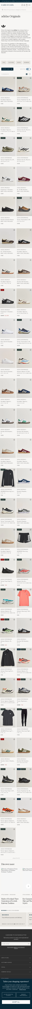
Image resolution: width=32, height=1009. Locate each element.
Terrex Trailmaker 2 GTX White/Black (8, 521)
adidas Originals (5, 97)
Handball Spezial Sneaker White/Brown (23, 312)
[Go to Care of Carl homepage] (7, 5)
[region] (16, 919)
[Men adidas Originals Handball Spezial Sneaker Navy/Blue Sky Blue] (8, 86)
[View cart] (27, 5)
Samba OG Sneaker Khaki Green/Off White (23, 761)
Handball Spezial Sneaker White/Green (7, 130)
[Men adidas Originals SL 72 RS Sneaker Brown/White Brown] (8, 238)
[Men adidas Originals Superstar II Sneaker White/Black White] (8, 176)
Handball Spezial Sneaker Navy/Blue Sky (7, 100)
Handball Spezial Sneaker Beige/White (7, 551)
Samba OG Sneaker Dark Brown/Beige (22, 282)
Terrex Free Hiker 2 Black (6, 581)
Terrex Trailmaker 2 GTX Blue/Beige (24, 342)
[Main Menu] (29, 5)
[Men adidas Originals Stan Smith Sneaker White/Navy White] (8, 328)
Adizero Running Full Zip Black (7, 671)
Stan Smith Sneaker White (6, 371)
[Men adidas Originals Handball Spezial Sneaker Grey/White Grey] (8, 448)
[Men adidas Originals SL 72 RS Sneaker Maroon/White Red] (24, 176)
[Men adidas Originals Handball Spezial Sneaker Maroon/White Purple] (24, 448)
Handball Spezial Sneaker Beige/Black (7, 282)
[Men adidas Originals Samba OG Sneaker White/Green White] (24, 418)
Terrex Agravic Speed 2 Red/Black (7, 821)
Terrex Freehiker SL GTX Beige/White (24, 100)
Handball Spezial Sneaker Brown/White (7, 401)
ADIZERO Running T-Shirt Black (7, 731)
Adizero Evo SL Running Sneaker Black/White (24, 130)
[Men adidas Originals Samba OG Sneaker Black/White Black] (24, 628)
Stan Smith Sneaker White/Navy (6, 342)
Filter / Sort (6, 69)
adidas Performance (22, 97)
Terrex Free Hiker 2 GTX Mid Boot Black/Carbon (7, 791)
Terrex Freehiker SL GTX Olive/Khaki (8, 160)
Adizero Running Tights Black (23, 731)
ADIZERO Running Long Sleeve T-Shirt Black (7, 491)
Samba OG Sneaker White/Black (6, 431)
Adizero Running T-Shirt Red (24, 611)
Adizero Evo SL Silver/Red (21, 581)
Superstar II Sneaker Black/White (7, 312)
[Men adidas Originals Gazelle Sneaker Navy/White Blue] (24, 478)
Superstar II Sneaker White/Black (7, 190)
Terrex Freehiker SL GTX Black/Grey (24, 791)
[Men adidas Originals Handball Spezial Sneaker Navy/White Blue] (24, 388)
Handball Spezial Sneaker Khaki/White (23, 821)
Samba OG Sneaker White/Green (22, 431)
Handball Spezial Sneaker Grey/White (6, 461)
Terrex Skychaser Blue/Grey (22, 701)
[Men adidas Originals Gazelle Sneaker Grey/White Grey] (24, 508)
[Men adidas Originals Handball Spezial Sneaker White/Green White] (8, 116)
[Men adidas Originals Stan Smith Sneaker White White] (8, 358)
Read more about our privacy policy (16, 948)
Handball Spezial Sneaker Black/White (23, 252)
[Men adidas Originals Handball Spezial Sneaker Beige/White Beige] (8, 538)
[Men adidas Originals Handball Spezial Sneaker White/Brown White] (24, 298)
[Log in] (22, 5)
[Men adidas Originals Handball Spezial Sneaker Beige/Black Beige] (8, 268)
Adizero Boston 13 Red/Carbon (22, 671)
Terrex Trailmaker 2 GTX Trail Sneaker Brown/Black (24, 220)
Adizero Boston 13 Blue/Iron (6, 611)
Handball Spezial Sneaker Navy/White (23, 401)
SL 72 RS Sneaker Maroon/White (22, 190)
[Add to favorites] (14, 78)
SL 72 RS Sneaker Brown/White (6, 252)
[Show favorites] (24, 5)
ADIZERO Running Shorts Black (22, 551)
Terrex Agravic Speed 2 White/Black (7, 701)
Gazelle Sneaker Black (7, 219)
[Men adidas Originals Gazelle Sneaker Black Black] (8, 206)
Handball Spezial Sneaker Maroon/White (23, 461)
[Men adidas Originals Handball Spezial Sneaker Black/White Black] (24, 238)
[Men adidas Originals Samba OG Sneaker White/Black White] (8, 418)
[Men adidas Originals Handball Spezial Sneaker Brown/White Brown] (8, 388)
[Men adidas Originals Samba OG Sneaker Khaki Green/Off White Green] (24, 747)
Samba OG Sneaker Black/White (22, 641)
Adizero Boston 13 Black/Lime (6, 641)
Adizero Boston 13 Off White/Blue (23, 371)
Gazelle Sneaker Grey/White (21, 521)
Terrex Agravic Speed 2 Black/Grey (7, 851)
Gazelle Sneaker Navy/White (21, 491)
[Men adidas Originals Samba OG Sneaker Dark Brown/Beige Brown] (24, 268)
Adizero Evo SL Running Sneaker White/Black (24, 160)
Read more (22, 989)
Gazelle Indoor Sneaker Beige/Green (7, 761)
